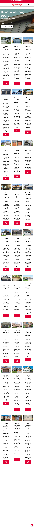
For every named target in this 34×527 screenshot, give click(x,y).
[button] (5, 4)
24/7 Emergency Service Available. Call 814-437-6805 (18, 0)
